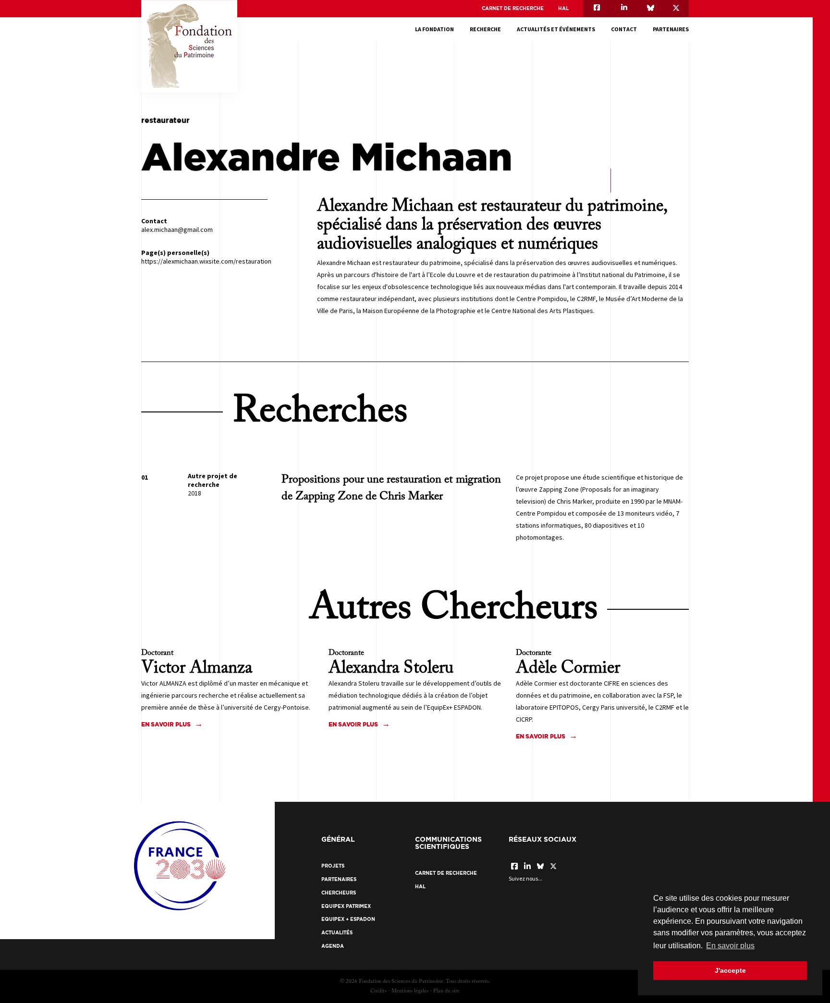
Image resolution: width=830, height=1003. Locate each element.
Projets (332, 866)
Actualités (337, 932)
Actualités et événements (556, 29)
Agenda (332, 946)
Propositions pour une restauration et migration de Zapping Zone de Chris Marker (391, 488)
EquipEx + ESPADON (348, 919)
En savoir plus (166, 724)
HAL (563, 8)
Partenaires (671, 29)
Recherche (485, 29)
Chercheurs (338, 892)
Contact (624, 29)
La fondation (434, 29)
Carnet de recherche (513, 8)
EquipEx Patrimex (346, 906)
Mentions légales (409, 991)
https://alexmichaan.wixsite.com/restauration (206, 261)
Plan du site (446, 991)
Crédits (378, 991)
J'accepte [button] (730, 970)
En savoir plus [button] (730, 946)
